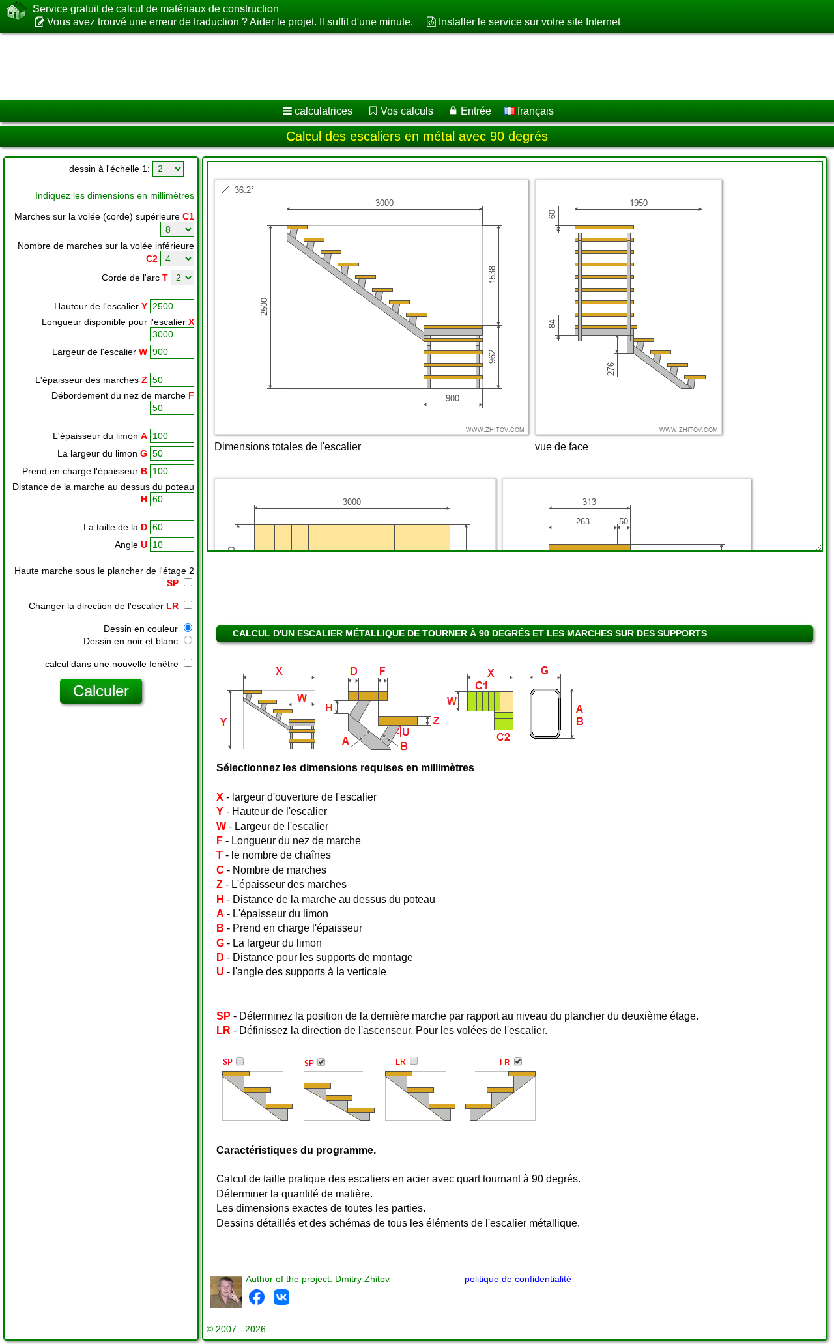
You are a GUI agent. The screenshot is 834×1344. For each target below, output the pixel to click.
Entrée (476, 111)
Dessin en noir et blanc (131, 641)
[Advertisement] (395, 66)
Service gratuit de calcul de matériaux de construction (156, 8)
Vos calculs (407, 111)
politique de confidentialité (518, 1279)
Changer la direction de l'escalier (104, 606)
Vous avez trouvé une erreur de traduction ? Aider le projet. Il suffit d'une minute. (230, 21)
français (534, 111)
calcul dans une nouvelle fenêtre (113, 664)
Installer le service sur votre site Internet (529, 21)
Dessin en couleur (142, 628)
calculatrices (323, 111)
